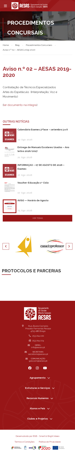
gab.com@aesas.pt (38, 361)
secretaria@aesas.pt (38, 354)
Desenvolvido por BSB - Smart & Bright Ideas (37, 436)
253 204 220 (38, 336)
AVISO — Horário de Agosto (32, 200)
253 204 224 (38, 340)
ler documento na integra (20, 105)
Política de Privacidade (50, 441)
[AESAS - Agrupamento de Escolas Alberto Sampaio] (29, 5)
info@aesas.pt (38, 347)
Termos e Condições (24, 441)
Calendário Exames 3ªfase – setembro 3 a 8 (42, 129)
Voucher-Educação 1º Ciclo (33, 183)
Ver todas (37, 218)
